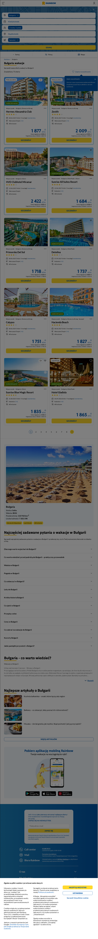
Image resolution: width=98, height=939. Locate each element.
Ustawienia (82, 893)
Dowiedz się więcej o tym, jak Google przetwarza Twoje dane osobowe (16, 926)
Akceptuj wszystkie (78, 887)
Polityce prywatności (46, 892)
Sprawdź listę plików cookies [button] (77, 898)
